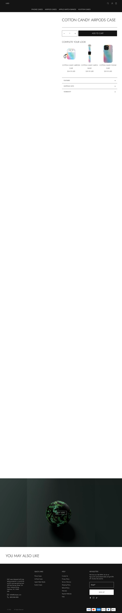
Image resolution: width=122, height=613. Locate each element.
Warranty (67, 92)
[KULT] (61, 3)
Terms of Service (66, 582)
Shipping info (69, 86)
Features (67, 80)
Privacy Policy (65, 579)
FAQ (63, 597)
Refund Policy (65, 588)
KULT (12, 609)
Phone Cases (38, 576)
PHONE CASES (37, 9)
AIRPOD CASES (51, 9)
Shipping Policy (66, 585)
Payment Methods (66, 594)
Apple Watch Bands (67, 9)
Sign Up (101, 592)
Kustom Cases (84, 9)
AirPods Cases (39, 579)
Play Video (61, 513)
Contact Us (65, 576)
